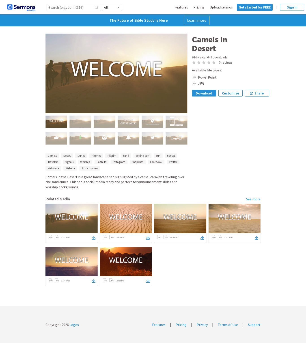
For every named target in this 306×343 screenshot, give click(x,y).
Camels (52, 156)
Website (70, 168)
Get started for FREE (255, 7)
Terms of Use (228, 324)
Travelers (53, 162)
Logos (74, 324)
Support (254, 324)
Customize (230, 93)
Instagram (119, 162)
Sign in (292, 7)
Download (204, 93)
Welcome (53, 168)
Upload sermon (221, 7)
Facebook (156, 162)
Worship (85, 162)
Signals (69, 162)
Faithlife (101, 162)
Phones (96, 156)
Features (181, 7)
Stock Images (90, 168)
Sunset (171, 156)
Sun (158, 156)
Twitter (173, 162)
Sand (126, 156)
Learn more (196, 20)
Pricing (198, 7)
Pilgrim (112, 156)
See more (253, 199)
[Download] (93, 238)
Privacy (202, 324)
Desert (67, 156)
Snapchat (137, 162)
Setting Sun (142, 156)
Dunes (81, 156)
